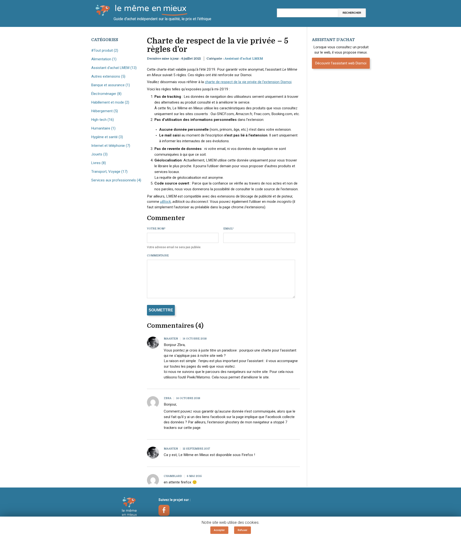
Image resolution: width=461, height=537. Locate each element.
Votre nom (156, 228)
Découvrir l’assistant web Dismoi (340, 63)
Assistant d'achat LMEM (243, 58)
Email (228, 228)
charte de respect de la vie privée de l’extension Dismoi (248, 82)
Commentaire (158, 255)
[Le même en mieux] (130, 507)
